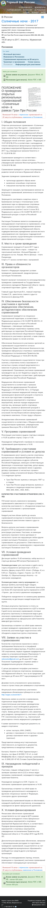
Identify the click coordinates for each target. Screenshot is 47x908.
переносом (23, 114)
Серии (26, 12)
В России (27, 10)
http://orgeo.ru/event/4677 (11, 694)
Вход (43, 12)
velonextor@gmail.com (10, 659)
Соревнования (14, 10)
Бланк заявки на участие (16, 74)
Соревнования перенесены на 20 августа (21, 59)
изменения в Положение (32, 117)
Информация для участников (28, 64)
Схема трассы (34, 62)
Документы (40, 7)
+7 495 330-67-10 (9, 907)
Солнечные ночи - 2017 (20, 20)
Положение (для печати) (16, 79)
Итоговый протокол (12, 54)
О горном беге (25, 7)
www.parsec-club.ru (39, 905)
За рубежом (39, 10)
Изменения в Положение (13, 56)
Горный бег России (21, 2)
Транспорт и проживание (14, 62)
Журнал (35, 12)
